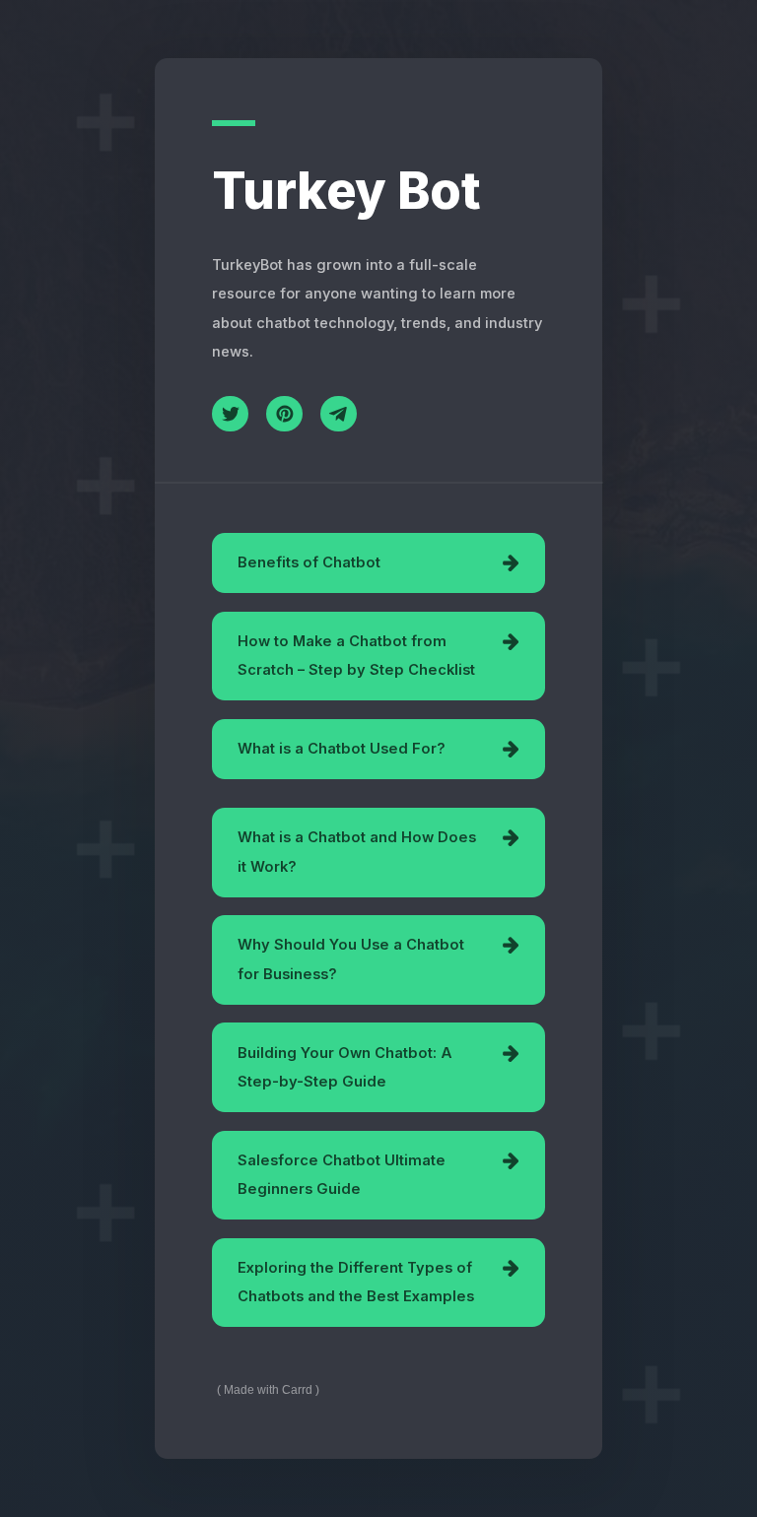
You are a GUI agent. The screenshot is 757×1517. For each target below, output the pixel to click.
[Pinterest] (284, 414)
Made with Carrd (268, 1390)
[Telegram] (338, 414)
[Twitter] (230, 414)
